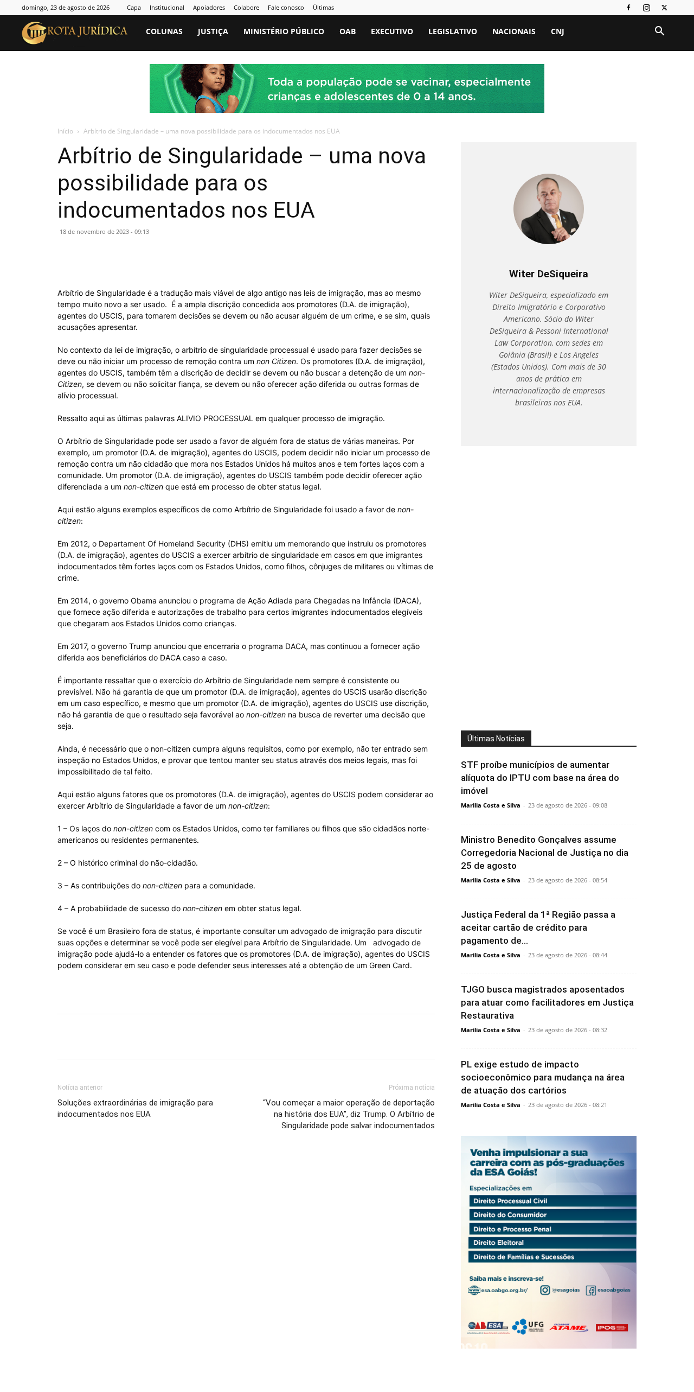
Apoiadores (209, 7)
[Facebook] (628, 7)
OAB (347, 31)
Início (65, 131)
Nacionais (514, 31)
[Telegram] (218, 256)
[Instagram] (646, 7)
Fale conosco (286, 7)
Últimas (323, 7)
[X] (664, 7)
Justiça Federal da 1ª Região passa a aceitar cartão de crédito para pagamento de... (538, 927)
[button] (659, 32)
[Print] (193, 256)
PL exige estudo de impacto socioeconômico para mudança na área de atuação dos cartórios (543, 1077)
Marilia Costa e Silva (490, 805)
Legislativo (452, 31)
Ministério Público (283, 31)
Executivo (392, 31)
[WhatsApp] (143, 256)
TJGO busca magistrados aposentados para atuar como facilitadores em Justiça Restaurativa (547, 1002)
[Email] (168, 256)
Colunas (164, 31)
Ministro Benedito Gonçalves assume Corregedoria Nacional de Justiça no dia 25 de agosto (544, 852)
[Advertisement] (552, 569)
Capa (134, 7)
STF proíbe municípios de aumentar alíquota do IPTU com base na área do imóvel (540, 777)
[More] (243, 256)
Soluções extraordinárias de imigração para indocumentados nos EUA (135, 1108)
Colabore (246, 7)
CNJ (557, 31)
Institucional (167, 7)
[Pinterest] (118, 256)
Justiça (213, 31)
